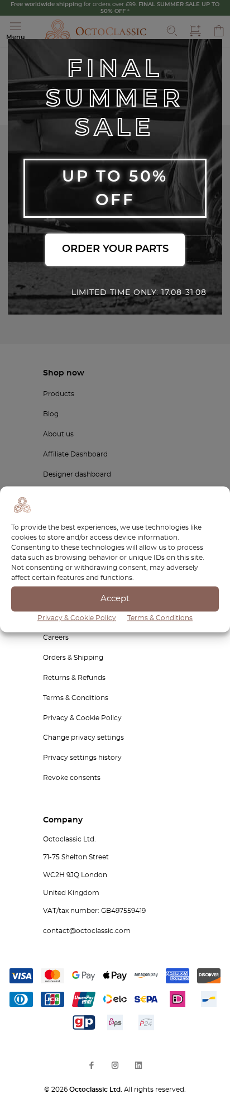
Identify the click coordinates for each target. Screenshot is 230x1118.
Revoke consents (71, 777)
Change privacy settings (83, 737)
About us (58, 434)
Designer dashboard (77, 474)
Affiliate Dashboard (75, 454)
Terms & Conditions (160, 617)
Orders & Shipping (73, 657)
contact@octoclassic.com (87, 930)
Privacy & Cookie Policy (76, 617)
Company (63, 820)
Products (58, 394)
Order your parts (115, 249)
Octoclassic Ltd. (96, 1089)
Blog (51, 414)
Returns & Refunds (74, 677)
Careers (56, 637)
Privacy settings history (82, 757)
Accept (115, 598)
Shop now (63, 373)
